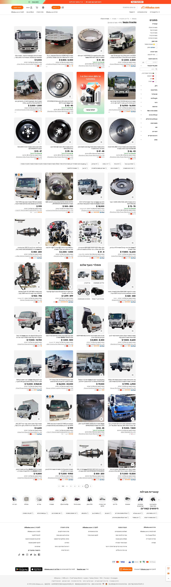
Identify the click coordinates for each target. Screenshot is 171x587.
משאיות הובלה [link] (105, 18)
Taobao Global (93, 578)
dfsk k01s (84, 513)
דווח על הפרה (65, 550)
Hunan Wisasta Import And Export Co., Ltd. (123, 64)
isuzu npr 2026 (129, 164)
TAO (101, 578)
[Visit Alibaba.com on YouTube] (23, 554)
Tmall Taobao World (76, 578)
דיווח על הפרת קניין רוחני (62, 546)
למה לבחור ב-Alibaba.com (148, 531)
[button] (62, 7)
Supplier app (81, 569)
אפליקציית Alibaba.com (51, 569)
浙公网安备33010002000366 (118, 584)
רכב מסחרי (136, 517)
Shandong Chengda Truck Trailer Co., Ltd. (123, 344)
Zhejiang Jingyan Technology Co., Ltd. (92, 210)
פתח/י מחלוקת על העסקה (61, 539)
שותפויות (37, 546)
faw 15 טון (94, 164)
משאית (114, 18)
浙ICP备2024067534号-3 (136, 584)
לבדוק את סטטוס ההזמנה (32, 539)
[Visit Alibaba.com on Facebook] (39, 554)
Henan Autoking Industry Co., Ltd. (94, 388)
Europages (114, 578)
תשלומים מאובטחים (121, 531)
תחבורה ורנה (114, 168)
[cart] (36, 8)
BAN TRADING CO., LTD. (128, 432)
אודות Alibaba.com (150, 527)
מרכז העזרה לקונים (63, 531)
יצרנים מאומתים (93, 531)
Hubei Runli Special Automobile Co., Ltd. (123, 256)
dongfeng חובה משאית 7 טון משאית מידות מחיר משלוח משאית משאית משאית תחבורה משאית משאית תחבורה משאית (53, 164)
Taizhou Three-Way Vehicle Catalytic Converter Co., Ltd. (28, 256)
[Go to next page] (59, 486)
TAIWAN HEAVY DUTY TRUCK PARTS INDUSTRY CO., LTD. (28, 210)
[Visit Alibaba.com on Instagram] (27, 554)
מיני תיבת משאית (128, 168)
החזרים (67, 542)
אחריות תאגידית (151, 539)
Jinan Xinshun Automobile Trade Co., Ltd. (29, 64)
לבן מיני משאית (27, 513)
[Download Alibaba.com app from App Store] (36, 569)
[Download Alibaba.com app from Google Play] (22, 569)
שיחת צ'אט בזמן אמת (63, 535)
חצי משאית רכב (56, 513)
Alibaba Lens (145, 569)
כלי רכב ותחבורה (124, 18)
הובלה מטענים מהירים (121, 513)
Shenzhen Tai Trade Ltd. (66, 300)
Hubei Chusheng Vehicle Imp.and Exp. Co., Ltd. (122, 109)
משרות (154, 542)
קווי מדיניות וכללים (121, 550)
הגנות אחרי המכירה (121, 542)
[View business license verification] (103, 584)
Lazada (85, 578)
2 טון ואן (107, 513)
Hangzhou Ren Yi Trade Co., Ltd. (63, 256)
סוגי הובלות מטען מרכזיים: (119, 517)
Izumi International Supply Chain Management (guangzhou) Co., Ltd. (90, 256)
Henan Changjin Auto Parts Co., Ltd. (31, 300)
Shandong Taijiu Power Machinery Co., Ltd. (91, 65)
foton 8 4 (116, 164)
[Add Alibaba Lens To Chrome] (125, 569)
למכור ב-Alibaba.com (34, 531)
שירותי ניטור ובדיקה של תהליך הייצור (116, 546)
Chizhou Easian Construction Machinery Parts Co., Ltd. (59, 344)
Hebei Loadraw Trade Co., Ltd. (95, 344)
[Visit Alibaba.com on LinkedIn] (35, 554)
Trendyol (106, 578)
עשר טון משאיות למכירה (98, 168)
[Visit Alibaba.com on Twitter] (31, 554)
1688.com (65, 578)
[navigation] (149, 253)
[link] (168, 568)
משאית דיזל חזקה (72, 168)
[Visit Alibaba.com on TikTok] (19, 554)
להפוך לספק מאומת (34, 542)
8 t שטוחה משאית (71, 513)
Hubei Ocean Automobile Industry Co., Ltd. (29, 388)
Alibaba (134, 18)
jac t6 (84, 168)
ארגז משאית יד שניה (149, 517)
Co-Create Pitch (151, 535)
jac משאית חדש (41, 513)
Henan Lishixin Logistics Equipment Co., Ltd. (59, 388)
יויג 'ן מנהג (105, 164)
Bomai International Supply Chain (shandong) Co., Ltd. (59, 64)
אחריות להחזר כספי (121, 535)
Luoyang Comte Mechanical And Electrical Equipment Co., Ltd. (59, 210)
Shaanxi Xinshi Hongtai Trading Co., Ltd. (124, 300)
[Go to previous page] (90, 486)
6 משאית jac (95, 513)
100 (63, 486)
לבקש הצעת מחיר (93, 535)
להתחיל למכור (36, 535)
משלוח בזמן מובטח (121, 539)
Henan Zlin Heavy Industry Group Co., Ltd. (123, 388)
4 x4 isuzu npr (137, 513)
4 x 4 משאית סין (151, 513)
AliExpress (57, 578)
